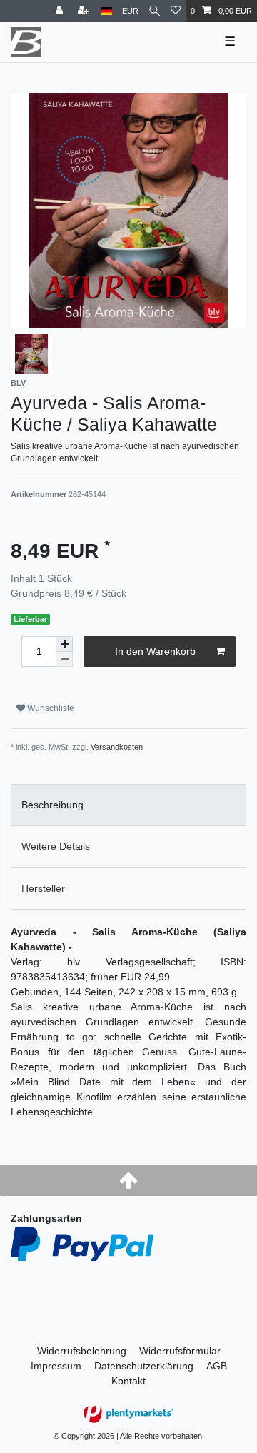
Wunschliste (49, 708)
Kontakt (128, 1381)
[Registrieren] (85, 11)
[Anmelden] (61, 11)
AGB (216, 1366)
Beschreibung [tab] (52, 804)
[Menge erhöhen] (64, 644)
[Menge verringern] (64, 659)
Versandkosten (117, 747)
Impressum (56, 1366)
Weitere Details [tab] (55, 846)
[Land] (106, 11)
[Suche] (154, 11)
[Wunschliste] (176, 11)
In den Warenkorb (155, 651)
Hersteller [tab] (43, 888)
